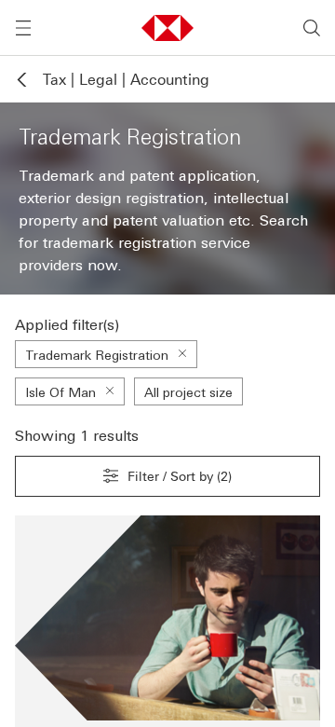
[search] (311, 28)
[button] (167, 28)
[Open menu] (23, 28)
